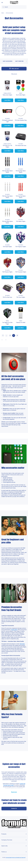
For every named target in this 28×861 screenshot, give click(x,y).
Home (2, 12)
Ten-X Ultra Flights (20, 95)
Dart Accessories (7, 61)
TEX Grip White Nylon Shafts (7, 222)
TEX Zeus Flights (20, 297)
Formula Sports (9, 857)
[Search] (2, 7)
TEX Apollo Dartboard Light (7, 121)
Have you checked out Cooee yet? (18, 857)
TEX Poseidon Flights (20, 272)
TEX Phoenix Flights (7, 272)
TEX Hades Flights (20, 221)
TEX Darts (22, 644)
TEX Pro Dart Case (7, 297)
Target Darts (14, 629)
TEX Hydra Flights (7, 246)
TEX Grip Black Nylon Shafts (7, 171)
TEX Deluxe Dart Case (20, 145)
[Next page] (5, 339)
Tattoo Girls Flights (7, 95)
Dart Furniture (19, 61)
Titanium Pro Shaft (20, 322)
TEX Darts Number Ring (21, 120)
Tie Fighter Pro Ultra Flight (7, 323)
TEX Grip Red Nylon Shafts (21, 196)
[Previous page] (2, 339)
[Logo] (14, 2)
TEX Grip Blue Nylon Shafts (21, 171)
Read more (14, 792)
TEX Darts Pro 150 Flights (7, 146)
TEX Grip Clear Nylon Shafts (7, 196)
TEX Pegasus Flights (20, 246)
